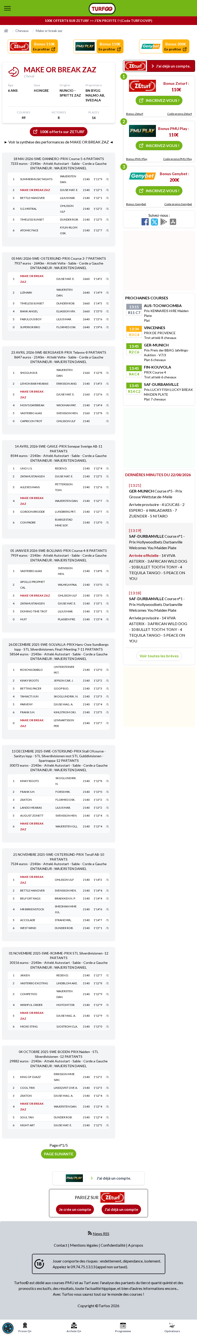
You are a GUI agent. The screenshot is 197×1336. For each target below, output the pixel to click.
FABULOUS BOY (31, 319)
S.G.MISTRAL (28, 208)
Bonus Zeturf (134, 114)
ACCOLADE (27, 920)
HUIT (23, 619)
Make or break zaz (49, 31)
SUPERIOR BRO (30, 327)
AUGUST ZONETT (31, 815)
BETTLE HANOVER (32, 198)
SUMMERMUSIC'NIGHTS (36, 179)
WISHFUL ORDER (31, 1005)
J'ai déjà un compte (121, 1209)
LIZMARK (26, 292)
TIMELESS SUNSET (32, 219)
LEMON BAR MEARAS (34, 383)
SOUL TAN (27, 1117)
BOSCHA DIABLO (31, 669)
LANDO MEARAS (31, 807)
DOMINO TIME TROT (33, 611)
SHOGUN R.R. (29, 373)
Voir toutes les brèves (159, 655)
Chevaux (22, 31)
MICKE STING (29, 1026)
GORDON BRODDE (32, 511)
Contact (61, 1245)
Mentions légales (84, 1245)
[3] (142, 176)
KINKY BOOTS (29, 680)
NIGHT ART (27, 1125)
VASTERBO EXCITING (34, 983)
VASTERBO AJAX (31, 413)
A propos (135, 1245)
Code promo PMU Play (177, 159)
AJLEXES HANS (30, 487)
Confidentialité (113, 1245)
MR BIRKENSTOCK (32, 909)
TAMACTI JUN (29, 696)
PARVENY (26, 704)
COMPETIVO (28, 994)
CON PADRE (28, 522)
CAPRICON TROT (31, 421)
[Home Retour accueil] (102, 8)
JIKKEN (25, 975)
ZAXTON (26, 799)
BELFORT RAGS (30, 898)
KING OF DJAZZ (30, 1077)
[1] (142, 86)
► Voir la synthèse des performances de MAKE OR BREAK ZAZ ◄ (58, 142)
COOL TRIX (27, 1088)
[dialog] (7, 1328)
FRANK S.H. (27, 712)
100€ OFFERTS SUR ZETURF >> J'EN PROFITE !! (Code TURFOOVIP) (98, 20)
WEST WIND (28, 928)
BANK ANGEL (29, 311)
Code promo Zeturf (179, 114)
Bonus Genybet (136, 204)
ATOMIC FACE (29, 230)
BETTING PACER (30, 688)
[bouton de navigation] (7, 8)
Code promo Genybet (178, 204)
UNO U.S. (26, 468)
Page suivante (58, 1153)
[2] (142, 131)
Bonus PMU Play (136, 159)
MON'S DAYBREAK (32, 405)
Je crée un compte (75, 1209)
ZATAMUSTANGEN (32, 476)
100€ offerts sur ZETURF (62, 131)
